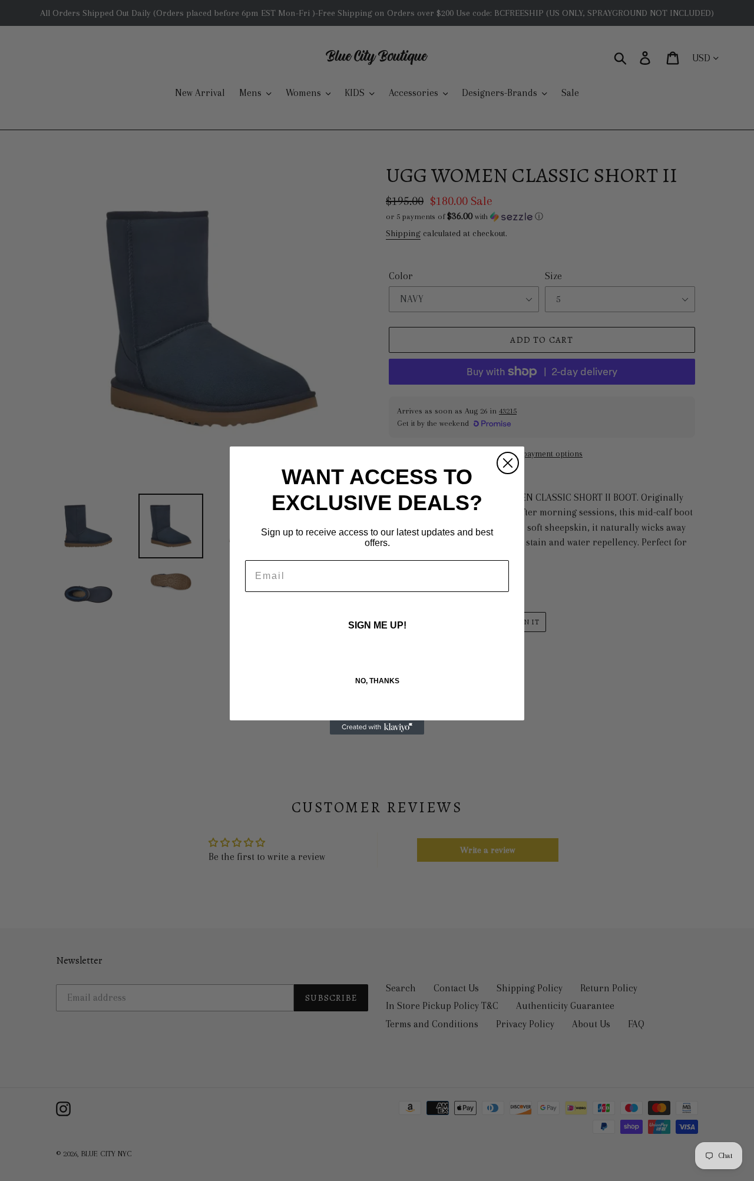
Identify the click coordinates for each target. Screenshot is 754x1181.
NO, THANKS (377, 681)
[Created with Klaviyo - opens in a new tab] (377, 727)
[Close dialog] (507, 463)
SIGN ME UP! (377, 625)
